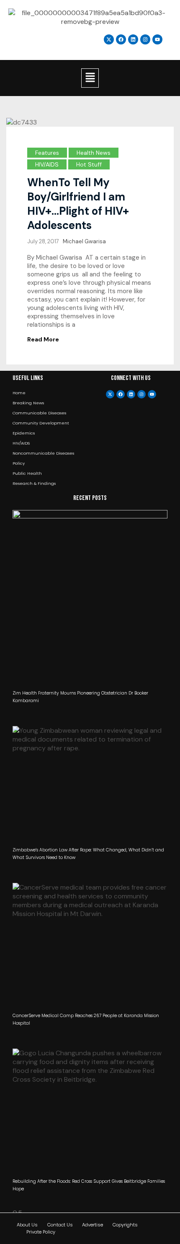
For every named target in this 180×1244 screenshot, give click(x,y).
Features (47, 152)
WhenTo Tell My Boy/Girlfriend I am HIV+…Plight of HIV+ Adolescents (78, 203)
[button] (90, 78)
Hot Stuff (89, 164)
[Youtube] (152, 394)
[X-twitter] (110, 394)
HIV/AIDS (47, 164)
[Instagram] (145, 39)
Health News (94, 152)
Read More (43, 339)
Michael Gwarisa (84, 241)
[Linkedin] (133, 39)
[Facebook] (120, 394)
